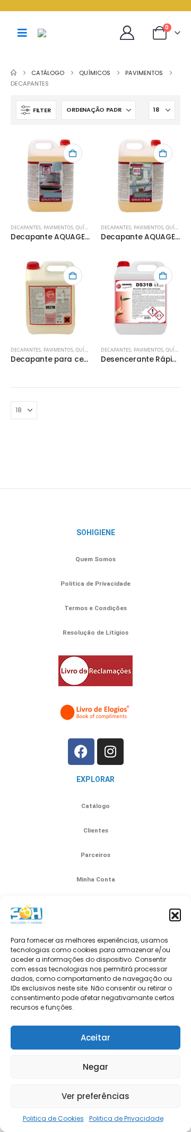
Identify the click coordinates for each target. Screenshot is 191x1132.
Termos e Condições (95, 608)
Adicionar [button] (72, 153)
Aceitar (95, 1037)
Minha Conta (95, 879)
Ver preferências (95, 1096)
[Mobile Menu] (22, 33)
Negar (95, 1066)
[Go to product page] (50, 175)
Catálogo (95, 806)
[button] (175, 914)
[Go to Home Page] (13, 73)
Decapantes (26, 227)
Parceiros (95, 855)
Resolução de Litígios (95, 632)
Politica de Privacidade (126, 1118)
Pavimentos (58, 227)
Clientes (95, 830)
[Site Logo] (64, 33)
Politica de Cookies (53, 1118)
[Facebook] (81, 751)
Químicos (87, 227)
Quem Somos (95, 559)
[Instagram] (110, 751)
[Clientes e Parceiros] (130, 32)
